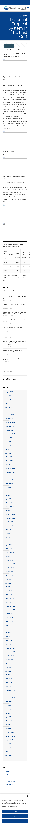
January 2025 (9, 464)
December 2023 (10, 514)
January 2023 (9, 556)
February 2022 (10, 598)
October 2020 (10, 655)
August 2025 (9, 437)
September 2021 (10, 617)
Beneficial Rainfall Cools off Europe (11, 335)
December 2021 (10, 606)
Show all (23, 46)
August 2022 (9, 575)
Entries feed (9, 778)
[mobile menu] (27, 8)
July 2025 (8, 441)
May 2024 (8, 495)
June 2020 (9, 671)
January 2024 (9, 510)
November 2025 (10, 426)
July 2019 (8, 705)
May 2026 (8, 403)
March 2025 (9, 457)
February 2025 (10, 460)
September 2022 (10, 571)
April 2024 (9, 499)
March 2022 (9, 594)
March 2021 (9, 640)
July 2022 (8, 579)
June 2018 (9, 747)
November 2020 (10, 652)
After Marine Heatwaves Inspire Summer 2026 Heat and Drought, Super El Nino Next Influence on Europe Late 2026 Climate (15, 343)
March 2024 (9, 502)
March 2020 (9, 682)
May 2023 (8, 541)
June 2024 (9, 491)
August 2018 (9, 740)
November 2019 (10, 690)
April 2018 (9, 755)
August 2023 (9, 529)
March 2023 (9, 548)
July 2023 (8, 533)
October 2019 (10, 694)
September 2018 (10, 736)
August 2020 (9, 663)
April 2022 (9, 590)
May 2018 (8, 751)
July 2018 (8, 743)
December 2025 (10, 422)
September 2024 (10, 480)
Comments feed (10, 781)
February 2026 (10, 415)
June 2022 (9, 583)
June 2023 (9, 537)
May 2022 (8, 587)
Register (8, 771)
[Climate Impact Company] (15, 8)
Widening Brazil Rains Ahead (9, 290)
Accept (15, 811)
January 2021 (9, 644)
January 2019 (9, 724)
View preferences (15, 821)
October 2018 (10, 732)
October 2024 (10, 476)
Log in (7, 774)
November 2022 (10, 564)
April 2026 (9, 407)
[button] (27, 796)
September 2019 (10, 698)
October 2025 (10, 430)
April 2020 (9, 678)
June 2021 (9, 629)
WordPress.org (10, 784)
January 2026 (9, 418)
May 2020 (8, 675)
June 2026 (9, 399)
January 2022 (9, 602)
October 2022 (10, 568)
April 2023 (9, 545)
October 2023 (10, 522)
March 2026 (9, 411)
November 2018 (10, 728)
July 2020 (8, 667)
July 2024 (8, 487)
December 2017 (10, 759)
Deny (15, 816)
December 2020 (10, 648)
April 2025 (9, 453)
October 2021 (10, 613)
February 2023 (10, 552)
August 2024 (9, 483)
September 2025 (10, 434)
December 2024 (10, 468)
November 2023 (10, 518)
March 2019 (9, 720)
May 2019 (8, 713)
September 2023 (10, 525)
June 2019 (9, 709)
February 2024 (10, 506)
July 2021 (8, 625)
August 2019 (9, 701)
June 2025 (9, 445)
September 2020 (10, 659)
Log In (15, 3)
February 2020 (10, 686)
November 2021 (10, 610)
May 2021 (8, 633)
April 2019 (9, 717)
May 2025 (8, 449)
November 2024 (10, 472)
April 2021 (9, 636)
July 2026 (8, 395)
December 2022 (10, 560)
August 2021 (9, 621)
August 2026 (9, 392)
